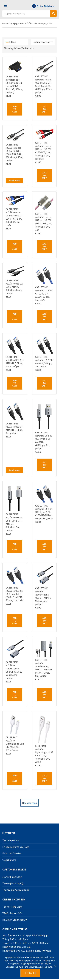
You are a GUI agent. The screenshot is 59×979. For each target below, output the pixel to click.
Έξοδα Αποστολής (12, 913)
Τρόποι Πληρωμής (12, 906)
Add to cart (14, 109)
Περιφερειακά (16, 23)
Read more (14, 180)
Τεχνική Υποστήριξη (13, 883)
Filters (12, 41)
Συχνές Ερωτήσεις (12, 876)
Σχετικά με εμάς (11, 840)
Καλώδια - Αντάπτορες (36, 23)
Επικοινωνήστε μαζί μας (15, 846)
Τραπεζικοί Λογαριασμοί (15, 889)
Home (5, 23)
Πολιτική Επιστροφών (14, 919)
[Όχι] (55, 966)
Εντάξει (30, 973)
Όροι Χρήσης (9, 859)
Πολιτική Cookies (11, 853)
